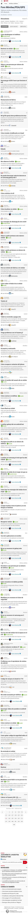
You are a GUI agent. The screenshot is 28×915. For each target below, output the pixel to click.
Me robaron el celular (7, 161)
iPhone (5, 22)
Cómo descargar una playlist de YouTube (12, 900)
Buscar (24, 18)
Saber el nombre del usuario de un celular (14, 380)
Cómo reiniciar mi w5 (7, 193)
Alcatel (2, 21)
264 (15, 818)
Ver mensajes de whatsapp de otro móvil (13, 221)
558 (14, 824)
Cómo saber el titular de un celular (11, 283)
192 (22, 812)
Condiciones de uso (19, 907)
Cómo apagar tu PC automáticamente (11, 898)
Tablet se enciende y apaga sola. (11, 317)
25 (12, 812)
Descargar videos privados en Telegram (11, 902)
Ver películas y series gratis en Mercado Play (12, 895)
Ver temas (9, 14)
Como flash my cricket (8, 408)
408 (12, 821)
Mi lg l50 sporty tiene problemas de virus (13, 115)
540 (22, 821)
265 (19, 818)
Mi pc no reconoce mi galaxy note (11, 548)
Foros (5, 3)
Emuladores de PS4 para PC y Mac (10, 893)
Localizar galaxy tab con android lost (12, 424)
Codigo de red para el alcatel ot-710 (12, 679)
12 (9, 812)
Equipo (13, 907)
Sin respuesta (14, 26)
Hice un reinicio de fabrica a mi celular (13, 268)
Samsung (17, 22)
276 (22, 818)
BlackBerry (12, 21)
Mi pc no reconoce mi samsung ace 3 (12, 615)
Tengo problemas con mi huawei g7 (12, 332)
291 (6, 821)
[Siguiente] (25, 812)
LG (9, 22)
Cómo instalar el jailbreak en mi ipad (12, 133)
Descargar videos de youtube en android (13, 709)
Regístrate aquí (7, 907)
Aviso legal (21, 908)
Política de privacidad (8, 908)
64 (15, 812)
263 (12, 818)
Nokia (12, 22)
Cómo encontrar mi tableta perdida (12, 582)
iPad (2, 22)
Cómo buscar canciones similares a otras (12, 891)
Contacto (16, 908)
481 (15, 821)
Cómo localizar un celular (9, 209)
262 (9, 818)
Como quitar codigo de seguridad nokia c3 (14, 735)
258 (15, 815)
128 (19, 812)
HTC (17, 21)
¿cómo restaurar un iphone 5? (10, 647)
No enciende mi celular (8, 751)
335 (9, 821)
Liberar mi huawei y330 (8, 797)
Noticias (4, 859)
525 (19, 821)
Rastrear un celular (7, 48)
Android (7, 21)
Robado (3, 149)
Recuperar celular (6, 522)
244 (9, 815)
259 (19, 815)
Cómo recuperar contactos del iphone (12, 364)
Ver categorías (4, 14)
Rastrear (3, 767)
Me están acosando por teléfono (11, 695)
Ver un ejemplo (23, 859)
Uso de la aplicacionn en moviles (11, 536)
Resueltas (24, 26)
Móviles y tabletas (13, 3)
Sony (22, 22)
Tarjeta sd (4, 301)
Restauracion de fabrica (8, 100)
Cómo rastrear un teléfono (9, 396)
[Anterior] (2, 812)
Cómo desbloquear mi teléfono (10, 34)
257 (12, 815)
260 (22, 815)
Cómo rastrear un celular (8, 723)
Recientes (5, 26)
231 (6, 815)
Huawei (21, 21)
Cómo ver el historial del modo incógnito (11, 889)
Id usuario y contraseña (8, 348)
